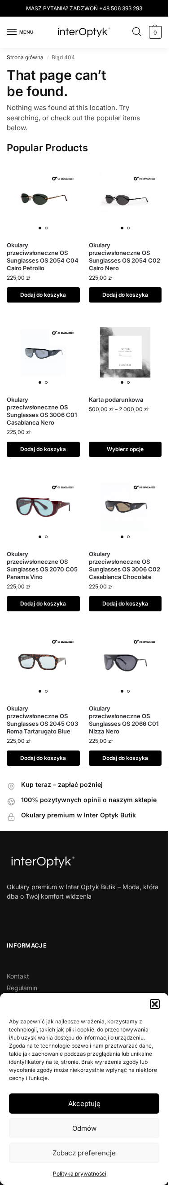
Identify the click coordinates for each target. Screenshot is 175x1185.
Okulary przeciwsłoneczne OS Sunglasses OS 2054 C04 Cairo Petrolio (43, 256)
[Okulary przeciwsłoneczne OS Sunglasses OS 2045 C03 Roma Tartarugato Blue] (43, 661)
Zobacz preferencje (84, 1153)
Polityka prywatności (79, 1173)
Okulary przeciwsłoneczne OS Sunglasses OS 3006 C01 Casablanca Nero (42, 411)
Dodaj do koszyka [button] (43, 294)
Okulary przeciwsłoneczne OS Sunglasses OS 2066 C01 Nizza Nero (124, 720)
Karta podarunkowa (116, 399)
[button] (154, 1004)
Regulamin (22, 988)
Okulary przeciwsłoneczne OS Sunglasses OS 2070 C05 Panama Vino (42, 565)
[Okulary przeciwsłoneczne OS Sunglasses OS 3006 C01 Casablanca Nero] (43, 352)
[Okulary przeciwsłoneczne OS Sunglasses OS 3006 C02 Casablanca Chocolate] (125, 507)
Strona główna (25, 57)
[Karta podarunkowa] (125, 352)
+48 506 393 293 (120, 8)
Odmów (84, 1128)
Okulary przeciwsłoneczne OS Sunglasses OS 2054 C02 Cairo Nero (124, 256)
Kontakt (18, 976)
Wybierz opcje (125, 449)
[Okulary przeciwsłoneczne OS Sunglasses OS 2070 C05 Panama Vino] (43, 507)
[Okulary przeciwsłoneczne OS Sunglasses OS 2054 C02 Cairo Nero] (125, 198)
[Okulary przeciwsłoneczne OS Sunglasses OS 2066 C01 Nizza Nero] (125, 661)
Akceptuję (84, 1103)
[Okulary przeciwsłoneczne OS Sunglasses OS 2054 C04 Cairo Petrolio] (43, 198)
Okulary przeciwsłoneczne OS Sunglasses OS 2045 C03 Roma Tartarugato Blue (42, 720)
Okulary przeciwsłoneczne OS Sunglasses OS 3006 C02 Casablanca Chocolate (124, 565)
